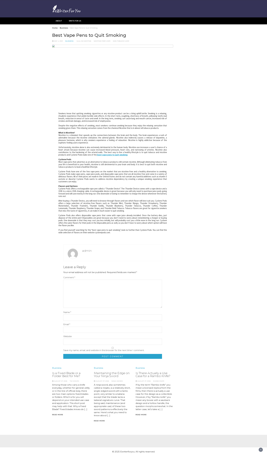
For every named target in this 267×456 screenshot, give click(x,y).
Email (66, 324)
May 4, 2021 (58, 41)
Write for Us (75, 20)
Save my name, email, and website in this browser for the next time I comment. (103, 350)
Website (67, 336)
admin (87, 250)
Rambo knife (158, 381)
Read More (57, 415)
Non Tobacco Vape (121, 41)
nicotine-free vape (102, 41)
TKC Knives (74, 381)
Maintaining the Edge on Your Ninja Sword (112, 374)
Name (67, 312)
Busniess (69, 41)
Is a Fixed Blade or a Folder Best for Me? (66, 374)
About (59, 20)
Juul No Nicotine (84, 41)
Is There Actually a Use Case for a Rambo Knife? (153, 374)
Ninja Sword (117, 381)
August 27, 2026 (60, 381)
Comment (69, 277)
